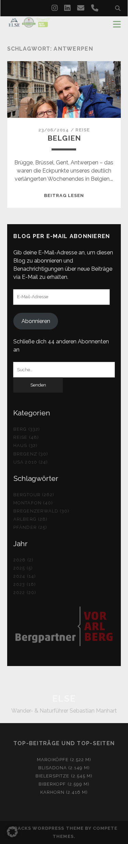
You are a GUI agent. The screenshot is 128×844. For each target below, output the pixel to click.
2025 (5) (22, 568)
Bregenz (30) (30, 453)
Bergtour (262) (33, 494)
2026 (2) (23, 559)
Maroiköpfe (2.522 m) (64, 759)
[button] (12, 832)
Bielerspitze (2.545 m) (64, 775)
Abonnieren (36, 321)
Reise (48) (26, 437)
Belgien (64, 138)
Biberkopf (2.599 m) (64, 784)
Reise (82, 129)
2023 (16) (24, 584)
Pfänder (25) (30, 527)
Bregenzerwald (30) (41, 511)
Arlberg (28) (30, 519)
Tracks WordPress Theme (47, 828)
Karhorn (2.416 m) (64, 792)
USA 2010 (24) (30, 462)
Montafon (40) (33, 502)
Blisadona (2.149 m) (64, 767)
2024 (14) (24, 576)
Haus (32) (25, 445)
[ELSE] (29, 24)
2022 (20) (24, 592)
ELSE (64, 699)
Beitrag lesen (64, 195)
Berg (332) (26, 429)
